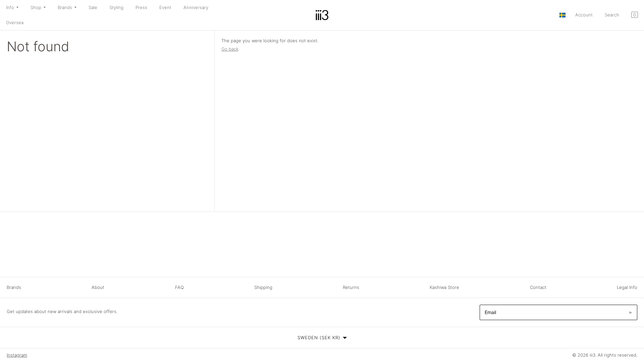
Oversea (14, 22)
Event (165, 7)
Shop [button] (36, 7)
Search (612, 14)
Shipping (263, 287)
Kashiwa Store (444, 287)
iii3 (592, 355)
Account (584, 14)
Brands (14, 287)
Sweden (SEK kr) (319, 337)
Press (141, 7)
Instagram (17, 355)
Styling (116, 7)
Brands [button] (65, 7)
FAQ (179, 287)
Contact (538, 287)
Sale (93, 7)
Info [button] (10, 7)
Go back (229, 49)
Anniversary (195, 7)
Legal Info (627, 287)
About (98, 287)
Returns (351, 287)
